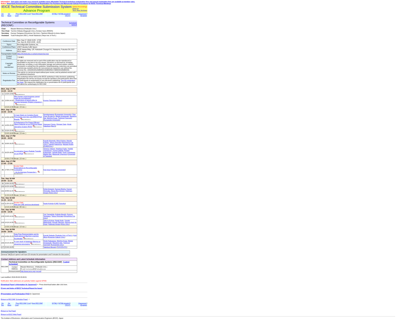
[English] (83, 16)
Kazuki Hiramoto (49, 141)
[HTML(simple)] (64, 14)
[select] (74, 25)
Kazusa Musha (60, 189)
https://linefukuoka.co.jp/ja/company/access (33, 54)
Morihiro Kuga (52, 118)
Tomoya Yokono (49, 149)
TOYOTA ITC (62, 247)
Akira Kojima (61, 141)
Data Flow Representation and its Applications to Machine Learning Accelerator (26, 236)
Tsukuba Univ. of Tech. (64, 235)
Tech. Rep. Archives (79, 10)
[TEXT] (67, 16)
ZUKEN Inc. (48, 146)
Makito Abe (47, 154)
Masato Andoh (68, 144)
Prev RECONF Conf (23, 14)
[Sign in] (75, 8)
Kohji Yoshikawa (69, 152)
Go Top (2, 15)
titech (53, 126)
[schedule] (73, 23)
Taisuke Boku (57, 152)
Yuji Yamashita (48, 214)
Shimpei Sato (61, 124)
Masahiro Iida (57, 243)
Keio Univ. (53, 193)
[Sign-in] (15, 94)
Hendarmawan (48, 114)
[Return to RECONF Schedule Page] (14, 299)
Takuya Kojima (48, 220)
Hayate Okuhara (58, 222)
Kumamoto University (63, 114)
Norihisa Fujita (61, 149)
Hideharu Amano (54, 224)
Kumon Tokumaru (49, 100)
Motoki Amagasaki (62, 116)
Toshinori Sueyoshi (65, 118)
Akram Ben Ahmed (58, 191)
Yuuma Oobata (57, 150)
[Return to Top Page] (8, 311)
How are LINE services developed (26, 204)
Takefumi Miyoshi (49, 247)
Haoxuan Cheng (49, 124)
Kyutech (51, 116)
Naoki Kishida (48, 203)
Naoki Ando (59, 220)
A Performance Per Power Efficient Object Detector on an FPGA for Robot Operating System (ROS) (28, 125)
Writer (59, 100)
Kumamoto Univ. (57, 245)
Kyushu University (58, 170)
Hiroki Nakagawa (49, 241)
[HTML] (54, 14)
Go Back (9, 15)
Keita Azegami (48, 189)
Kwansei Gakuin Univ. (56, 237)
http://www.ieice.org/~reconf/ (31, 271)
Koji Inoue (47, 170)
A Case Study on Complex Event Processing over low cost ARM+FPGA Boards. (28, 117)
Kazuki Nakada (49, 235)
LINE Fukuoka (60, 203)
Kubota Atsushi (60, 214)
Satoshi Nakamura (55, 144)
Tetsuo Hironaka (55, 142)
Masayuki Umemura (59, 154)
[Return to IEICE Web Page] (11, 314)
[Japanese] (82, 14)
